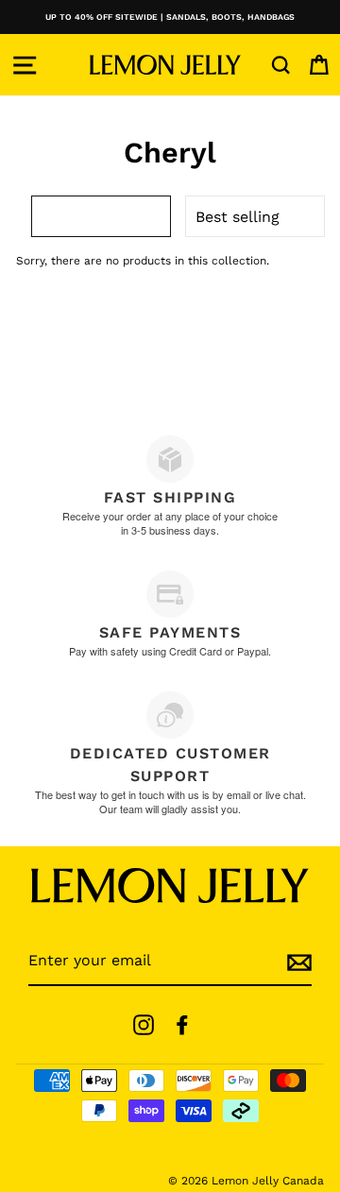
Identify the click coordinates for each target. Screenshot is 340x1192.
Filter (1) (112, 216)
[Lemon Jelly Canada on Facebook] (182, 1024)
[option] (170, 17)
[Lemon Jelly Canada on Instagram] (143, 1024)
